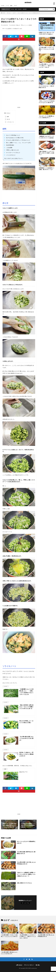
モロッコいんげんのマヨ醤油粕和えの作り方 (26, 842)
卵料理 (30, 25)
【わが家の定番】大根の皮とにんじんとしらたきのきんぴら (9, 952)
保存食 (12, 9)
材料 (7, 116)
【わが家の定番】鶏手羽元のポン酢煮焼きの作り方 (26, 852)
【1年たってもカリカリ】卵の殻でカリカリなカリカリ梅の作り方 (47, 101)
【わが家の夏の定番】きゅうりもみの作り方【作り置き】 (26, 738)
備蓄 (16, 9)
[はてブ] (16, 36)
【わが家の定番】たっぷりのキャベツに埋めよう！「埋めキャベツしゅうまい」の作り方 (46, 66)
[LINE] (27, 36)
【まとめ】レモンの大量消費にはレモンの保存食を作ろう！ (46, 116)
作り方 (7, 119)
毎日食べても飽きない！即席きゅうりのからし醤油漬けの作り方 (26, 754)
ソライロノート (9, 122)
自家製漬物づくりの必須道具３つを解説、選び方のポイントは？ (46, 168)
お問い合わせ (19, 965)
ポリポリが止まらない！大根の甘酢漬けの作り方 (46, 86)
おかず (14, 12)
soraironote (28, 2)
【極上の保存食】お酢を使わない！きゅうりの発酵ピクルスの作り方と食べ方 (26, 706)
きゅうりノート (23, 772)
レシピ (7, 5)
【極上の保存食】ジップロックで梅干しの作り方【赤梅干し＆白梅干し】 (46, 153)
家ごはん (9, 12)
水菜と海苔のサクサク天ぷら (24, 883)
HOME (2, 5)
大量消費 (24, 9)
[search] (53, 9)
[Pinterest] (19, 39)
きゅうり (24, 25)
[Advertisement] (19, 96)
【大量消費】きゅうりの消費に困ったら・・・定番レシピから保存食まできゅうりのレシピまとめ (26, 691)
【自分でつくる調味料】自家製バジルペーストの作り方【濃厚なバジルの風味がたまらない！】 (26, 874)
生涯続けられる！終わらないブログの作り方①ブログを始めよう (46, 33)
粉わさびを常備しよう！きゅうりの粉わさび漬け (26, 721)
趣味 (11, 5)
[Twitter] (10, 36)
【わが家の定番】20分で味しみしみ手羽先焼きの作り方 (26, 863)
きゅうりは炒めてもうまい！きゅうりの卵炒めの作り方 (29, 12)
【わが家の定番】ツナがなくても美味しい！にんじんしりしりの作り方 (46, 49)
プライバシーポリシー (29, 965)
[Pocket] (21, 36)
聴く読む (38, 965)
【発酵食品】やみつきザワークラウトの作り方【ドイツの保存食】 (46, 137)
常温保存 (20, 9)
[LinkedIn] (32, 36)
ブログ (15, 5)
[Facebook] (5, 36)
